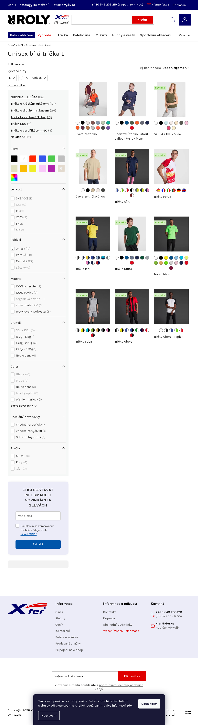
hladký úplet (26, 393)
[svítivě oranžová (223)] (161, 263)
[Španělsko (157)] (158, 190)
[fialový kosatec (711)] (108, 128)
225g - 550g (25, 349)
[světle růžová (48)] (186, 123)
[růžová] (42, 167)
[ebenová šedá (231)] (103, 128)
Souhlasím (149, 704)
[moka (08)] (88, 128)
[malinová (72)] (169, 128)
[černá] (14, 158)
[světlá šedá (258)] (171, 263)
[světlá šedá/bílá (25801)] (108, 258)
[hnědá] (61, 167)
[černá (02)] (161, 123)
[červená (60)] (132, 128)
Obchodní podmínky (117, 624)
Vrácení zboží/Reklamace (121, 631)
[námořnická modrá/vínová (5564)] (142, 330)
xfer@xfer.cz (160, 4)
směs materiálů (29, 305)
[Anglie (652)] (184, 190)
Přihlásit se (132, 676)
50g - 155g (25, 330)
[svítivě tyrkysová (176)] (181, 258)
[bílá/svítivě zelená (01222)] (122, 190)
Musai (22, 456)
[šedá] (61, 158)
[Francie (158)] (163, 190)
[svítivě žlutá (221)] (186, 258)
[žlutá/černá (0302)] (83, 330)
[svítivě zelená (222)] (156, 263)
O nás (59, 612)
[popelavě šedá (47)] (142, 123)
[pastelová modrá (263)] (98, 123)
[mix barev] (14, 176)
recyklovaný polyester (33, 311)
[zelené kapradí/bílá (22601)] (137, 330)
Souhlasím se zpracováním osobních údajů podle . (37, 530)
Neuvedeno (25, 355)
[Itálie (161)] (169, 190)
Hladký (22, 374)
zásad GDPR (29, 534)
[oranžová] (23, 167)
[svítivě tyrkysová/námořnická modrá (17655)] (103, 258)
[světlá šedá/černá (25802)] (103, 330)
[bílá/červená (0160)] (127, 190)
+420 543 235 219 (104, 4)
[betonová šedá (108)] (93, 128)
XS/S (21, 217)
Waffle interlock (28, 399)
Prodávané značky (67, 643)
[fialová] (51, 167)
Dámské (24, 261)
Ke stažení (62, 631)
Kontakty (109, 612)
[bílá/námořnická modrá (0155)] (83, 258)
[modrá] (42, 158)
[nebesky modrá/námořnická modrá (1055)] (98, 258)
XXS (20, 205)
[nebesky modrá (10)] (176, 258)
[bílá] (23, 158)
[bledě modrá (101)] (166, 123)
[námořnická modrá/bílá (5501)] (93, 263)
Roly (21, 462)
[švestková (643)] (83, 128)
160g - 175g (24, 336)
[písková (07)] (93, 190)
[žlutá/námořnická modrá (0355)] (88, 258)
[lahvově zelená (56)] (142, 258)
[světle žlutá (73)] (174, 128)
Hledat (142, 19)
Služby (60, 618)
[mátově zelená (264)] (103, 123)
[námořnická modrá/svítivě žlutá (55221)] (142, 190)
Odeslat (38, 544)
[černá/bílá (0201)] (132, 190)
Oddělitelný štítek (30, 437)
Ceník (12, 5)
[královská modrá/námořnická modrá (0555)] (93, 258)
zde (129, 705)
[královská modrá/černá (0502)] (132, 330)
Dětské (22, 267)
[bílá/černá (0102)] (77, 258)
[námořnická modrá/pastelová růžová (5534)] (147, 190)
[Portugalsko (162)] (174, 190)
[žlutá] (32, 167)
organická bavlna (30, 299)
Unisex (22, 249)
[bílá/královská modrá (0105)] (117, 190)
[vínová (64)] (171, 268)
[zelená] (51, 158)
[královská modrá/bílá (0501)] (127, 330)
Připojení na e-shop (69, 650)
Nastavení (49, 715)
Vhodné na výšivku (30, 431)
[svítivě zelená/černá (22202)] (93, 330)
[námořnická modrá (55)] (147, 123)
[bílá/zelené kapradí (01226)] (176, 330)
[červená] (32, 158)
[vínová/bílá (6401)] (132, 195)
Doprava (109, 618)
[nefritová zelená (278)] (108, 123)
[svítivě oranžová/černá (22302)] (98, 330)
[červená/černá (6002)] (93, 335)
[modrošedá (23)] (132, 258)
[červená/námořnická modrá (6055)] (98, 263)
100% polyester (28, 286)
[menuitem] (21, 35)
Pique (21, 380)
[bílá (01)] (77, 123)
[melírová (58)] (147, 258)
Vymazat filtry (17, 85)
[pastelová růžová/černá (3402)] (108, 330)
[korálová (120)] (98, 128)
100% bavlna (26, 292)
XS (19, 211)
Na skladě (20, 137)
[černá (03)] (83, 123)
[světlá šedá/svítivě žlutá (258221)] (137, 190)
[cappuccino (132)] (88, 123)
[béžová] (14, 167)
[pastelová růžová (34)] (176, 263)
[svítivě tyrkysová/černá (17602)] (88, 330)
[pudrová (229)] (176, 123)
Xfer (21, 468)
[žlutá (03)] (166, 258)
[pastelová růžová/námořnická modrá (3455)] (88, 263)
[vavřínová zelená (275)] (132, 123)
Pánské (23, 255)
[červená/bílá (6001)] (147, 330)
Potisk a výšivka (63, 5)
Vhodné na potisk (30, 424)
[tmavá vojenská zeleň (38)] (181, 123)
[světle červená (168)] (93, 123)
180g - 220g (26, 343)
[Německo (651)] (179, 190)
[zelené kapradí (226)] (166, 263)
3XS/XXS (23, 198)
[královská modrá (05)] (127, 123)
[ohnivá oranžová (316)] (77, 128)
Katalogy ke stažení (33, 5)
